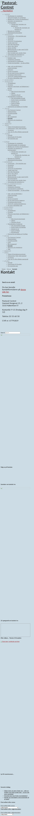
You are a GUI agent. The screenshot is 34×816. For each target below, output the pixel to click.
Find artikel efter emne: (8, 806)
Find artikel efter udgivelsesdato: (11, 812)
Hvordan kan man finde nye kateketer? (16, 796)
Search (3, 332)
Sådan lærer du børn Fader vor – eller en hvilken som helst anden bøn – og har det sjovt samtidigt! (16, 792)
